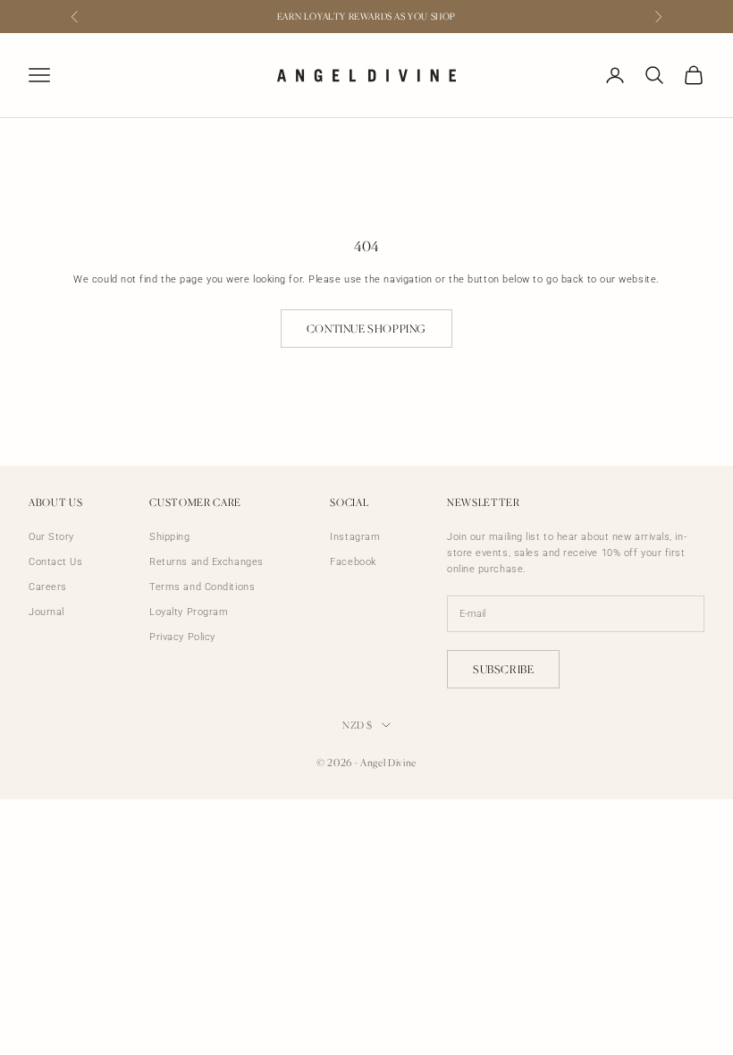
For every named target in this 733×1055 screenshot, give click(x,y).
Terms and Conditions (202, 587)
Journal (46, 612)
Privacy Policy (182, 637)
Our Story (51, 537)
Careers (48, 587)
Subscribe (503, 669)
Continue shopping (366, 328)
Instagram (355, 537)
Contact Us (56, 562)
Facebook (352, 562)
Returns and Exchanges (206, 562)
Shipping (169, 537)
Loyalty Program (188, 612)
